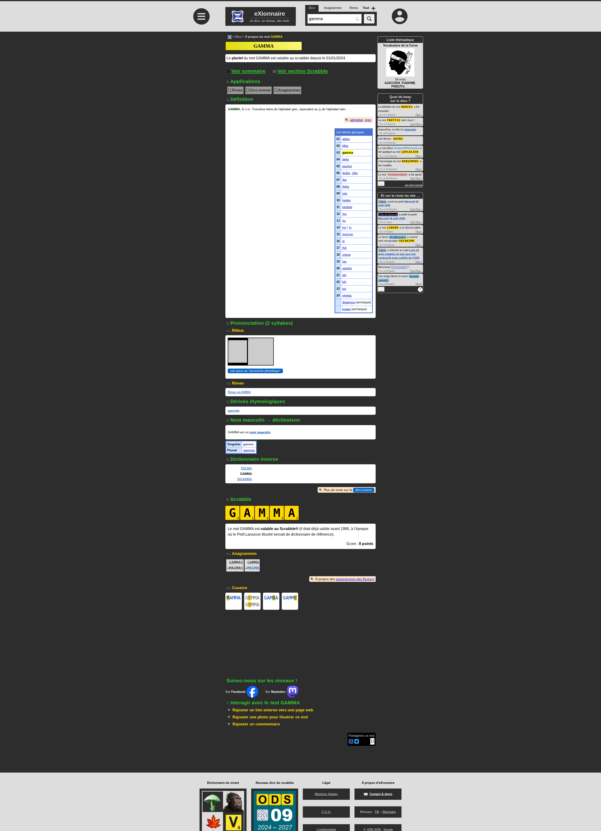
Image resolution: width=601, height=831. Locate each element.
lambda (347, 207)
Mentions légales (326, 794)
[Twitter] (356, 742)
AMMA (234, 598)
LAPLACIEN (409, 151)
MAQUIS (406, 106)
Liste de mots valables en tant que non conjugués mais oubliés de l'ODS (398, 254)
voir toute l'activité (414, 185)
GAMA (271, 598)
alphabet (356, 120)
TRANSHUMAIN (397, 174)
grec (368, 120)
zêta (355, 173)
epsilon (347, 166)
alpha (346, 139)
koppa (346, 309)
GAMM (290, 598)
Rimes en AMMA (239, 392)
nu (344, 220)
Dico (238, 36)
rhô (344, 248)
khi (344, 282)
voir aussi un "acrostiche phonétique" (255, 371)
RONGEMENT (410, 161)
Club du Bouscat (388, 214)
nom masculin (260, 432)
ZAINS (398, 138)
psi (344, 288)
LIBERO (392, 227)
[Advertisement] (200, 155)
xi (350, 227)
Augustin (410, 129)
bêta (345, 146)
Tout (412, 124)
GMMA (252, 598)
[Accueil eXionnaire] (229, 36)
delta (345, 159)
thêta (345, 186)
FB (377, 812)
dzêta (346, 173)
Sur (235, 692)
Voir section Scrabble (302, 71)
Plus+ (419, 114)
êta (344, 180)
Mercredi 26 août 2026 (391, 218)
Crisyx (382, 201)
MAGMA (253, 568)
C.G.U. (326, 812)
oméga (346, 295)
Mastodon (389, 812)
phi (344, 275)
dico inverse (363, 490)
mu (344, 214)
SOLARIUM (406, 240)
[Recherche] (369, 18)
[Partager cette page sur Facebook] (351, 741)
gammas (249, 450)
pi (343, 241)
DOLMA (246, 468)
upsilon (347, 268)
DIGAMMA (244, 479)
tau (344, 261)
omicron (347, 234)
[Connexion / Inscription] (400, 16)
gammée (233, 410)
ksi (344, 227)
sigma (346, 254)
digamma (348, 302)
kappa (346, 200)
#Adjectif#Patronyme (407, 148)
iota (344, 193)
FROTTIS (393, 120)
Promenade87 (399, 267)
